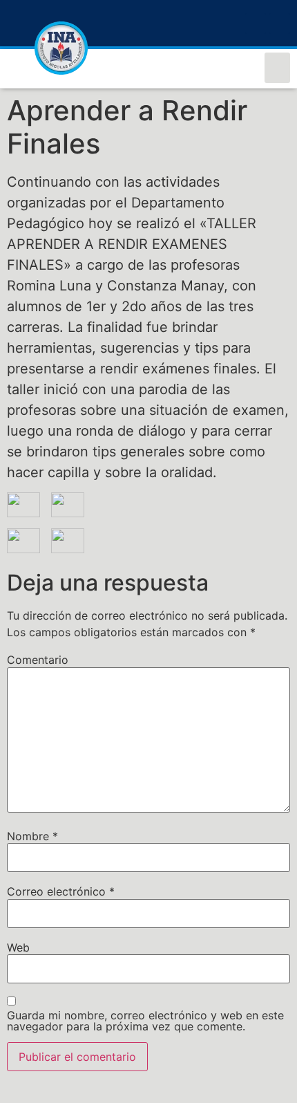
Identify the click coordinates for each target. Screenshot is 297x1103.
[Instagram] (279, 23)
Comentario (37, 659)
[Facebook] (255, 23)
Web (18, 947)
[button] (278, 68)
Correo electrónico (61, 891)
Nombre (32, 836)
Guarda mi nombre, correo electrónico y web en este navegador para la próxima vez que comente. (145, 1021)
